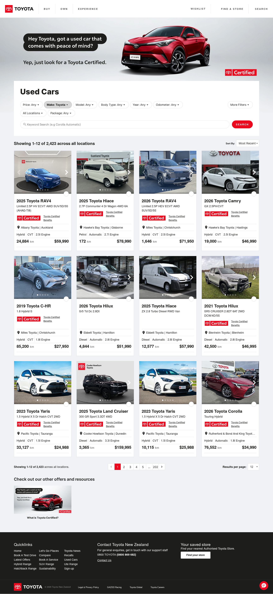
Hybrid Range (22, 564)
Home (17, 550)
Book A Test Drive (25, 555)
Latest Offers (22, 559)
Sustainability (47, 568)
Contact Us (104, 560)
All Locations (33, 113)
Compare (45, 555)
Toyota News (72, 550)
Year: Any (141, 105)
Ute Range (71, 564)
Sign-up (69, 568)
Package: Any (61, 113)
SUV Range (46, 564)
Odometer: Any (168, 105)
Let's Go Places (49, 550)
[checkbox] (66, 193)
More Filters (240, 105)
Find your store (195, 555)
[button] (263, 585)
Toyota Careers (157, 587)
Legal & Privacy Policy (88, 587)
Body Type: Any (113, 105)
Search (242, 124)
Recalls (68, 555)
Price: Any (31, 105)
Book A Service (48, 559)
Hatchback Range (25, 568)
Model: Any (85, 105)
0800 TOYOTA (116, 554)
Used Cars (71, 559)
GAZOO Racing (114, 587)
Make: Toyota (58, 105)
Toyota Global (136, 587)
